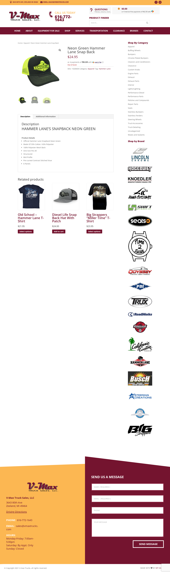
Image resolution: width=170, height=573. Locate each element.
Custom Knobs (134, 69)
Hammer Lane (105, 69)
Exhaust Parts (133, 81)
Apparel (26, 43)
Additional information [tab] (46, 116)
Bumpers (132, 54)
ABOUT (29, 30)
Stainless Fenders (135, 115)
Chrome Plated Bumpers (138, 58)
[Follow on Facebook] (156, 2)
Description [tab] (25, 116)
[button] (60, 50)
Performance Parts (135, 96)
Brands (134, 30)
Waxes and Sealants (136, 135)
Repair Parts (133, 104)
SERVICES (79, 30)
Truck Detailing (134, 127)
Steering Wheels (135, 119)
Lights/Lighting (134, 89)
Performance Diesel (136, 92)
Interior (131, 85)
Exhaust (131, 77)
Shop (67, 30)
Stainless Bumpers (135, 112)
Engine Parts (133, 73)
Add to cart (59, 231)
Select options (26, 231)
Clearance (119, 30)
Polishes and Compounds (138, 100)
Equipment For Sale (48, 30)
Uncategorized (134, 131)
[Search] (147, 22)
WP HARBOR (161, 568)
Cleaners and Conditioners (139, 62)
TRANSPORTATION (99, 30)
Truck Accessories (135, 123)
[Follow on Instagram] (160, 2)
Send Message (148, 544)
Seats (130, 108)
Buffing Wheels (134, 50)
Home (17, 30)
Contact (148, 30)
